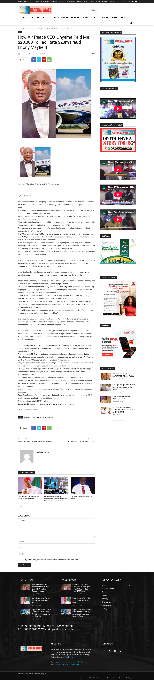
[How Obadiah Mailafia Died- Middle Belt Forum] (105, 399)
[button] (130, 22)
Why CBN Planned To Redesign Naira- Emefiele (35, 442)
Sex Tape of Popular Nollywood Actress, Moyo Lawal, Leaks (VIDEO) (124, 387)
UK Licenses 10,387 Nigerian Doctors (81, 442)
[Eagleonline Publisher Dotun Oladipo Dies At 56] (83, 485)
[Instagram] (126, 1)
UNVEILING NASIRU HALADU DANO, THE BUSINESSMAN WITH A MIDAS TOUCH (124, 410)
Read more (69, 657)
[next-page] (22, 506)
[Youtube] (136, 1)
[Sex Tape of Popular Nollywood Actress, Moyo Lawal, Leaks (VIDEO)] (105, 387)
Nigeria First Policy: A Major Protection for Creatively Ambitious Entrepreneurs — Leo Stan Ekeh (55, 499)
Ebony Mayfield (48, 417)
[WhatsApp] (49, 59)
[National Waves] (19, 54)
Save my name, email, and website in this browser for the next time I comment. (50, 560)
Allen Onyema (36, 417)
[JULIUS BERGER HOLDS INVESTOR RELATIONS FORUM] (105, 376)
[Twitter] (129, 1)
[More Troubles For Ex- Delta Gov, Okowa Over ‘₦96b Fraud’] (30, 485)
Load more (117, 419)
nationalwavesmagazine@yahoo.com (69, 664)
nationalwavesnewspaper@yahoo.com (74, 662)
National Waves (28, 54)
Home (20, 29)
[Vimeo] (132, 1)
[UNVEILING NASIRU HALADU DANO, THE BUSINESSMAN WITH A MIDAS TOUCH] (105, 410)
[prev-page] (19, 506)
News (25, 29)
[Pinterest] (44, 59)
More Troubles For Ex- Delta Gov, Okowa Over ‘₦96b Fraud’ (41, 600)
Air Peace (27, 417)
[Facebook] (123, 1)
